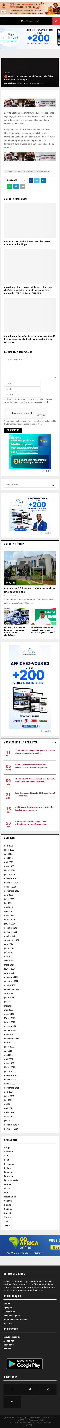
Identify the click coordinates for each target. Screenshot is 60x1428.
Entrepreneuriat (11, 1180)
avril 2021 (8, 1108)
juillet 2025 (9, 899)
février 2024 (9, 969)
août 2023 (8, 993)
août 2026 (8, 846)
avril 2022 (8, 1059)
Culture (7, 1168)
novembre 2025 (11, 883)
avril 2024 (8, 960)
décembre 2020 (11, 1125)
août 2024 (8, 944)
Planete (7, 1205)
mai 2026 (8, 858)
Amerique (8, 1152)
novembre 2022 (11, 1030)
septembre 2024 (11, 940)
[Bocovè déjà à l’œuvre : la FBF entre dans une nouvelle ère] (30, 568)
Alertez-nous (9, 1341)
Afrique (7, 1147)
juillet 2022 (9, 1047)
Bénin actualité (43, 171)
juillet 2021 (9, 1096)
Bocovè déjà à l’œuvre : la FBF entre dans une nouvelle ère (29, 590)
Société (7, 73)
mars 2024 (9, 965)
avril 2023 (8, 1010)
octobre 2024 (10, 936)
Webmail (7, 1349)
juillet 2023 (9, 997)
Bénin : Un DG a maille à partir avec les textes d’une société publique (27, 243)
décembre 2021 (11, 1075)
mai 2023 (8, 1006)
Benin (6, 1160)
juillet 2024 (9, 948)
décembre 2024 (11, 928)
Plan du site (8, 1323)
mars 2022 (9, 1063)
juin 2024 (8, 952)
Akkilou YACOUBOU (15, 83)
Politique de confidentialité (15, 1319)
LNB (6, 1193)
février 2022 (9, 1067)
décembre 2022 (11, 1026)
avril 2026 (8, 862)
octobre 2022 (10, 1034)
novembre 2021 (11, 1080)
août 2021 (8, 1092)
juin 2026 (8, 854)
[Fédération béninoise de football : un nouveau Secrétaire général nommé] (43, 616)
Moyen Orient (10, 1197)
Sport (6, 1221)
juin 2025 (8, 903)
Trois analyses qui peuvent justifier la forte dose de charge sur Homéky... (35, 752)
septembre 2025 (11, 891)
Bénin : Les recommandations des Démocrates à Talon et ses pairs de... (32, 766)
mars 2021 (9, 1112)
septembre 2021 (11, 1088)
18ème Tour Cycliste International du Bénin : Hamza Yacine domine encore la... (35, 780)
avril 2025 (8, 911)
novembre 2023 (11, 981)
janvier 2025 (9, 924)
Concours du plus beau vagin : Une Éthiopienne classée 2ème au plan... (31, 823)
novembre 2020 (11, 1129)
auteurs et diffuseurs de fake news (19, 171)
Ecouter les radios (11, 1337)
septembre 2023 (11, 989)
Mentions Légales (11, 1316)
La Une (7, 1188)
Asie (6, 1156)
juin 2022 (8, 1051)
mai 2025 (8, 907)
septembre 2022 (11, 1039)
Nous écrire (8, 1345)
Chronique (9, 1164)
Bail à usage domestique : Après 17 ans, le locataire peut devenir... (34, 809)
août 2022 (8, 1043)
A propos (7, 1308)
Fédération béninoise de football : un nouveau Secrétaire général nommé (43, 630)
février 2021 (9, 1117)
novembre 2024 (11, 932)
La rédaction (9, 1312)
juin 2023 (8, 1002)
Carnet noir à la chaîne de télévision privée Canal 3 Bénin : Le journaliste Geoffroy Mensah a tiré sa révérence (29, 339)
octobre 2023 (10, 985)
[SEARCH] (53, 485)
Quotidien (8, 1213)
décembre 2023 (11, 977)
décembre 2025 (11, 879)
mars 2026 (9, 866)
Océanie (8, 1201)
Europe (7, 1184)
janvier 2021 (9, 1121)
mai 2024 (8, 956)
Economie (9, 1172)
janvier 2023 (9, 1022)
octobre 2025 (10, 887)
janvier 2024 (9, 973)
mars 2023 (9, 1014)
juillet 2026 (9, 850)
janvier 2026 (9, 874)
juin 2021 (8, 1100)
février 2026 (9, 870)
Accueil (6, 1304)
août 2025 (8, 895)
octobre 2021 (10, 1084)
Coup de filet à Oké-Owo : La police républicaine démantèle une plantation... (15, 631)
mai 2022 (8, 1055)
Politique (8, 1209)
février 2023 (9, 1018)
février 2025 (9, 920)
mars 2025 (9, 915)
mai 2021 (8, 1104)
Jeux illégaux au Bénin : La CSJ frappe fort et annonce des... (35, 794)
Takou (7, 1225)
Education (8, 1176)
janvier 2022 (9, 1071)
